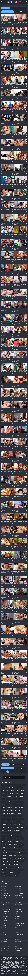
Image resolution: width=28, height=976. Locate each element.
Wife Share (15, 875)
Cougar (21, 804)
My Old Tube (19, 895)
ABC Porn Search (7, 890)
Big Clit (3, 796)
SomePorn (3, 498)
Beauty (21, 793)
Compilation (14, 804)
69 (2, 784)
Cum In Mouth (13, 810)
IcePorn (16, 760)
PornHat (2, 62)
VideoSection (17, 112)
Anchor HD (5, 939)
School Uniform (12, 855)
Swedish (10, 864)
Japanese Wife (17, 835)
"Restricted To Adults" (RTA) (17, 970)
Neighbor (4, 847)
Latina (22, 838)
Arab (24, 784)
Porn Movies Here (7, 911)
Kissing (3, 838)
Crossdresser (5, 810)
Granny (18, 821)
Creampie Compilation (19, 807)
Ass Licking (19, 787)
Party (20, 847)
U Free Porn (5, 937)
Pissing (3, 850)
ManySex (16, 224)
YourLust (16, 37)
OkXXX (2, 24)
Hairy (15, 824)
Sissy (10, 858)
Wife (9, 875)
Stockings (9, 861)
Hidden (3, 827)
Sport (19, 858)
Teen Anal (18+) (5, 867)
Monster (16, 844)
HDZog (2, 212)
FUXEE (4, 918)
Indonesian (10, 827)
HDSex (15, 137)
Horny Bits (18, 930)
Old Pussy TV (6, 902)
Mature (9, 841)
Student (3, 864)
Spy (24, 858)
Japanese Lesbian (18, 830)
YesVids (2, 49)
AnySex (2, 648)
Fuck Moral (19, 941)
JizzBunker (3, 661)
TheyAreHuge (17, 149)
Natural (21, 844)
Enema (8, 816)
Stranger (16, 861)
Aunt (18, 790)
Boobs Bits (18, 932)
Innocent (17, 827)
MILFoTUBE (19, 937)
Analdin (2, 261)
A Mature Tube (19, 934)
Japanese (9, 830)
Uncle (15, 869)
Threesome (4, 869)
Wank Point (19, 925)
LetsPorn (16, 249)
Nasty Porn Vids (20, 923)
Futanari (21, 818)
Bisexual (21, 796)
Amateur (14, 784)
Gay (3, 821)
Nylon (10, 847)
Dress (19, 813)
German (7, 821)
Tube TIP (5, 883)
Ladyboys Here (6, 950)
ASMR (8, 787)
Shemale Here (6, 941)
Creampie (9, 807)
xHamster (16, 24)
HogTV (2, 137)
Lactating (10, 838)
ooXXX (15, 324)
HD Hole (4, 886)
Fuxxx (15, 212)
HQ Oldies (18, 950)
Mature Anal (16, 841)
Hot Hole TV (19, 911)
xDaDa (4, 934)
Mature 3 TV (6, 916)
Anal (19, 784)
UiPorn (15, 611)
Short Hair (4, 858)
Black (3, 799)
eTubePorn (5, 907)
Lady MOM (18, 944)
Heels (20, 824)
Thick (12, 867)
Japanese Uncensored (7, 835)
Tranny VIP (19, 916)
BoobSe (2, 187)
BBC (17, 793)
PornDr (2, 399)
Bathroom (11, 793)
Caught (15, 801)
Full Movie (15, 818)
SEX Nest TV (19, 890)
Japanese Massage (6, 833)
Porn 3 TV (18, 907)
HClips (15, 311)
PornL (2, 162)
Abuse (25, 973)
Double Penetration (11, 813)
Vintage (11, 872)
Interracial (23, 827)
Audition (12, 790)
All (7, 11)
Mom (10, 844)
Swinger (16, 864)
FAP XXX (5, 900)
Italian (3, 830)
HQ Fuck (5, 944)
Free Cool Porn (19, 909)
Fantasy (14, 816)
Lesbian (3, 841)
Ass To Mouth (5, 790)
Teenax (18, 914)
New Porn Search (7, 914)
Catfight (9, 801)
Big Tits (15, 796)
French (8, 818)
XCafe (15, 424)
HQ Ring (18, 946)
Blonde (8, 799)
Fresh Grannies (6, 946)
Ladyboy (16, 838)
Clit (2, 804)
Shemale (20, 855)
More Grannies (6, 909)
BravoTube (16, 286)
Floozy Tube (5, 893)
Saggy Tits (4, 855)
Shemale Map (19, 920)
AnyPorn (16, 748)
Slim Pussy (19, 883)
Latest (13, 8)
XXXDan (16, 548)
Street (21, 861)
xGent (4, 932)
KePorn (15, 174)
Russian (24, 852)
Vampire (21, 869)
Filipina (20, 816)
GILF (13, 821)
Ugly (10, 869)
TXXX (2, 224)
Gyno (11, 824)
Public (23, 850)
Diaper (3, 813)
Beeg (15, 74)
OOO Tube (5, 920)
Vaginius (18, 939)
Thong (17, 867)
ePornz (4, 904)
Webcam (17, 872)
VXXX (2, 386)
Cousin (3, 807)
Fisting (3, 818)
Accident (7, 784)
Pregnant (17, 850)
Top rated (22, 8)
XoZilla (15, 436)
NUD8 (4, 923)
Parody (15, 847)
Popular (5, 8)
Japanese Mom (16, 833)
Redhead (18, 852)
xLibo (17, 918)
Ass (13, 787)
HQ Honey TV (19, 897)
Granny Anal (4, 824)
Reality (11, 852)
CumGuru (5, 927)
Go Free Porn (6, 925)
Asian (3, 787)
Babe (22, 790)
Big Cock (9, 796)
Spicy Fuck (18, 927)
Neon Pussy (14, 2)
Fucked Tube (6, 948)
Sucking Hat (19, 948)
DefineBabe (16, 686)
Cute (20, 810)
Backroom (4, 793)
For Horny (18, 902)
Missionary (4, 844)
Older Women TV (20, 900)
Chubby (21, 801)
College (7, 804)
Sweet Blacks (19, 893)
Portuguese (10, 850)
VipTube (16, 386)
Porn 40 (4, 897)
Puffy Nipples (5, 852)
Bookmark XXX (6, 895)
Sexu (15, 62)
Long (20, 11)
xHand (2, 37)
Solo (15, 858)
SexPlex (2, 199)
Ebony (3, 816)
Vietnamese (4, 872)
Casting (3, 801)
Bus (19, 799)
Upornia (2, 249)
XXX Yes (5, 888)
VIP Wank (18, 888)
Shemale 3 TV (6, 930)
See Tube (18, 886)
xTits (15, 336)
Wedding (4, 875)
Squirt (3, 861)
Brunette (14, 799)
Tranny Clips (19, 904)
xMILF (2, 112)
